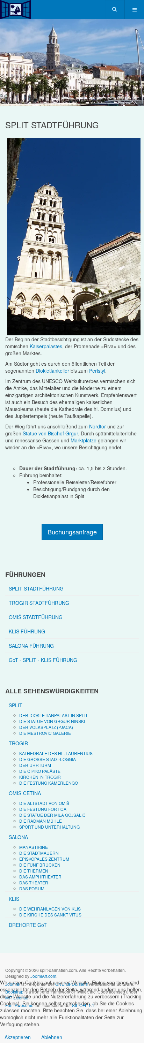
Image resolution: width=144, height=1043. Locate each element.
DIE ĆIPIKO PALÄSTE (39, 771)
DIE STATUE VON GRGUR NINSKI (52, 721)
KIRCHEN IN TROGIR (40, 777)
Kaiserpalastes (46, 346)
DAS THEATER (33, 882)
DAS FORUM (31, 888)
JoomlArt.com (43, 976)
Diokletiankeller (52, 370)
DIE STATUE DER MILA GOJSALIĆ (52, 815)
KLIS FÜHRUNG (27, 631)
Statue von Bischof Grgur (50, 433)
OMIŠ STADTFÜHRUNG (36, 617)
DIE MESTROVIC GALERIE (45, 733)
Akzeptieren (18, 1037)
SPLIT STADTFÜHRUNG (36, 588)
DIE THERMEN (33, 871)
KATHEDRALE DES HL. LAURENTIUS (56, 753)
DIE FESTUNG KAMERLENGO (48, 783)
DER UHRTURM (35, 765)
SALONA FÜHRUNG (31, 645)
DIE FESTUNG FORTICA (42, 809)
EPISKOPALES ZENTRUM (44, 859)
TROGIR (18, 743)
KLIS (14, 898)
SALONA (18, 836)
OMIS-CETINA (25, 793)
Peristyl (97, 370)
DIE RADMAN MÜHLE (40, 821)
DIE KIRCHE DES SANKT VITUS (50, 915)
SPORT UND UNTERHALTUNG (49, 827)
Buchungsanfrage (72, 531)
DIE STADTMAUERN (39, 853)
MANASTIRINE (33, 847)
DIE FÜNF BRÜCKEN (39, 865)
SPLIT (15, 705)
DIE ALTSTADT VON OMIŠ (44, 803)
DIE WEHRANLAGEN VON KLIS (50, 909)
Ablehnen (51, 1037)
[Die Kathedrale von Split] (72, 236)
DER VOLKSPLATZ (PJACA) (46, 727)
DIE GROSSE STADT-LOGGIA (47, 759)
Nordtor (97, 426)
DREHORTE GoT (28, 924)
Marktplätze (83, 440)
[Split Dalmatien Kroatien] (15, 9)
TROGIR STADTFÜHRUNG (39, 602)
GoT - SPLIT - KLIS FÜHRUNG (43, 659)
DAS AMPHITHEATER (40, 877)
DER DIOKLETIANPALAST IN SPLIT (53, 715)
